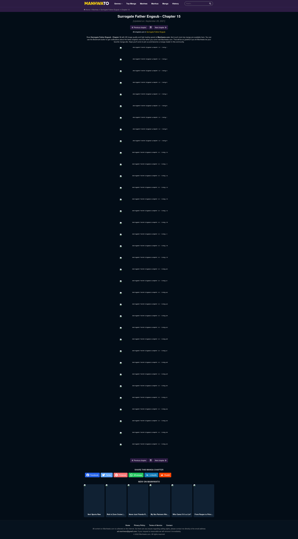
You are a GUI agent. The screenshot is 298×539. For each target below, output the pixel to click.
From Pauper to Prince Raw (205, 514)
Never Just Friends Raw (138, 514)
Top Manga (131, 3)
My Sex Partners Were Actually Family (166, 514)
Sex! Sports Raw (94, 514)
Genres (117, 3)
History (175, 3)
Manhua (154, 3)
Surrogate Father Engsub (156, 32)
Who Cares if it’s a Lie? (182, 514)
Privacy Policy (139, 525)
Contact (169, 525)
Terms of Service (155, 525)
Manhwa (143, 3)
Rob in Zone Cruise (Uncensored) (120, 514)
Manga (165, 3)
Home (127, 525)
